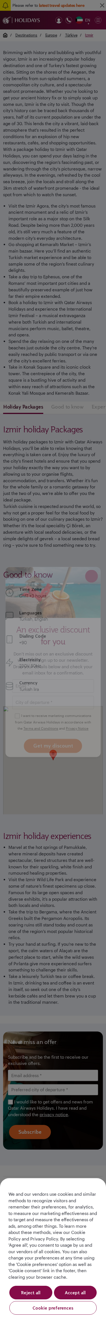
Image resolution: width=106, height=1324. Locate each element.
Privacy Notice (77, 729)
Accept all (75, 1292)
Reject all (30, 1292)
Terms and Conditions (40, 729)
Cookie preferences (53, 1307)
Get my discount (53, 746)
